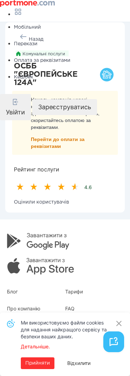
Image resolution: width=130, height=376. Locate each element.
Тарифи (74, 291)
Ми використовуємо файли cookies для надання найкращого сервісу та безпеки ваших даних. (64, 329)
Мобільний (27, 27)
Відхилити (78, 363)
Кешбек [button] (23, 77)
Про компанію (23, 308)
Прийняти (37, 363)
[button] (15, 107)
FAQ (70, 308)
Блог (12, 291)
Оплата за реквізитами (42, 60)
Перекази (25, 44)
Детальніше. (35, 346)
